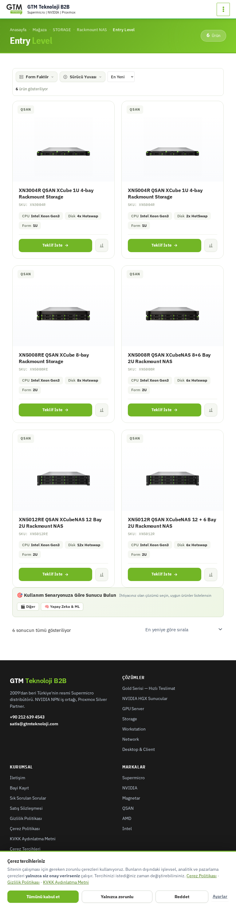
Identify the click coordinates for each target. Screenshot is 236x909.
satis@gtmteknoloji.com (34, 724)
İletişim (17, 777)
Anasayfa (18, 29)
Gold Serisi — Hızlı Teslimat (148, 688)
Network (130, 739)
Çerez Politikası (25, 828)
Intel (127, 828)
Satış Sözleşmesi (26, 808)
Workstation (134, 729)
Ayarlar (220, 896)
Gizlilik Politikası (26, 818)
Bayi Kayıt (19, 788)
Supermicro (133, 777)
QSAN (128, 808)
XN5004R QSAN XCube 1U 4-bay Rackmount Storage (165, 193)
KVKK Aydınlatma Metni (33, 838)
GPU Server (133, 708)
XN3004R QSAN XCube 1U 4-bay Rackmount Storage (56, 193)
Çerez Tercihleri (25, 849)
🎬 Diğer (28, 606)
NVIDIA (129, 788)
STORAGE (62, 29)
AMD (126, 818)
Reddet (182, 896)
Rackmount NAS (92, 29)
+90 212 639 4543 (27, 717)
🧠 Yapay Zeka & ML (62, 606)
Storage (129, 719)
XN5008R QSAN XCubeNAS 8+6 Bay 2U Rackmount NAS (169, 358)
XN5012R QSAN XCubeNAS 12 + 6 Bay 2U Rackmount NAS (172, 522)
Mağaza (40, 29)
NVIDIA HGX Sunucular (144, 698)
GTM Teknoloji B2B (48, 6)
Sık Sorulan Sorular (28, 798)
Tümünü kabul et (43, 896)
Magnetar (131, 798)
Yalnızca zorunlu (117, 896)
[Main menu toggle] (223, 9)
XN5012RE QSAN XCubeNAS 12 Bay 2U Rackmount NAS (60, 522)
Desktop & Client (138, 749)
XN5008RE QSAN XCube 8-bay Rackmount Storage (54, 358)
